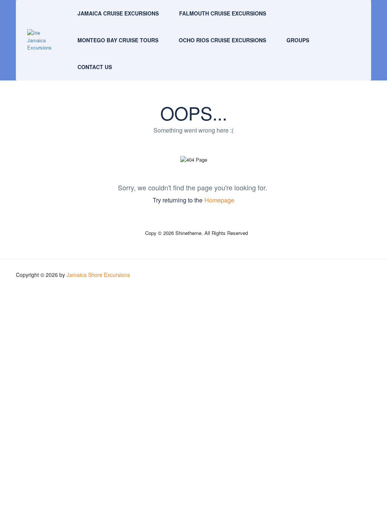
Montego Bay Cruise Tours (117, 40)
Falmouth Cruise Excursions (222, 13)
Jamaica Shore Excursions (98, 274)
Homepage (219, 200)
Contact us (94, 67)
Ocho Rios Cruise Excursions (222, 40)
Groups (297, 40)
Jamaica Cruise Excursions (118, 13)
